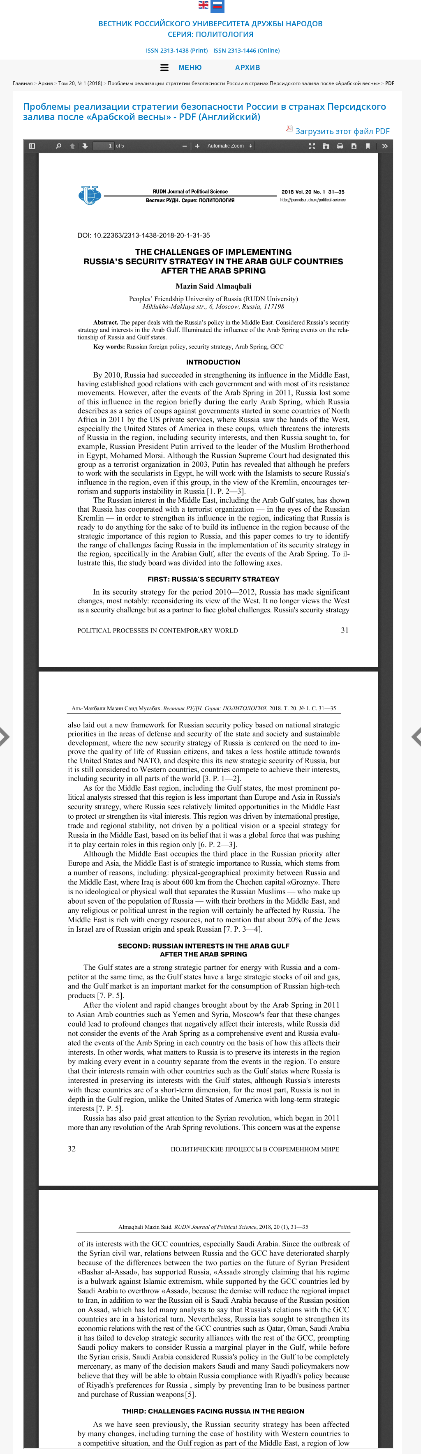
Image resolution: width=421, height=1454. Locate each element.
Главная (23, 83)
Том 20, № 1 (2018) (80, 83)
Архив (248, 67)
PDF (389, 83)
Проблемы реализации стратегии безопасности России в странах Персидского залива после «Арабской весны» (244, 83)
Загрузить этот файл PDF (343, 130)
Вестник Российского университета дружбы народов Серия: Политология (210, 28)
